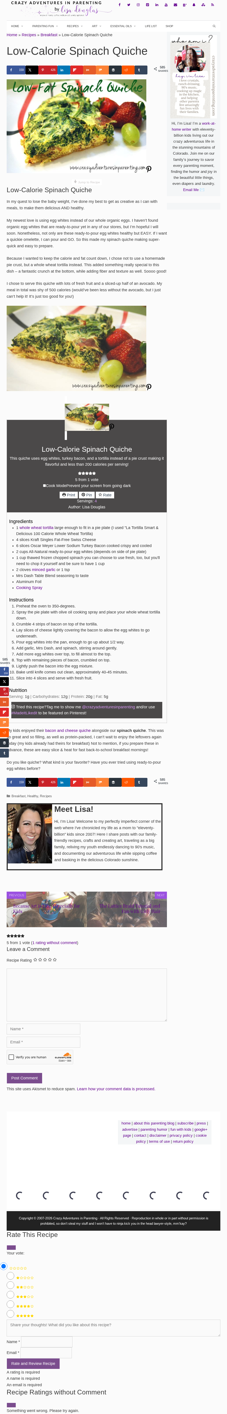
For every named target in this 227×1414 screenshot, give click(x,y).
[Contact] (175, 5)
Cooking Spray (29, 587)
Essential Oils (121, 26)
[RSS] (212, 5)
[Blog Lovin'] (184, 5)
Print (70, 495)
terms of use (159, 1141)
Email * (13, 1352)
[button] (80, 473)
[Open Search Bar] (214, 26)
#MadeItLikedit (24, 713)
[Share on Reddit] (128, 70)
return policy (183, 1141)
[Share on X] (31, 70)
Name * (13, 1342)
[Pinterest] (147, 5)
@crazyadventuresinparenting (108, 707)
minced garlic (43, 569)
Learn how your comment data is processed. (116, 1089)
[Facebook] (119, 5)
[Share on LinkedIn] (63, 70)
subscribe (185, 1123)
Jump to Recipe (88, 182)
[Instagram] (138, 5)
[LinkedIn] (156, 5)
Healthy (32, 796)
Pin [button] (88, 495)
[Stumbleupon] (203, 5)
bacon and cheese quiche (68, 730)
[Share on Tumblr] (141, 70)
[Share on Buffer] (115, 70)
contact (140, 1135)
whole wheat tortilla (36, 527)
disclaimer (157, 1135)
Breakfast (49, 35)
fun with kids (180, 1129)
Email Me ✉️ (193, 190)
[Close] (11, 1405)
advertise (129, 1129)
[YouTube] (166, 5)
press (201, 1123)
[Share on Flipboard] (76, 70)
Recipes (73, 26)
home (126, 1123)
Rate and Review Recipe (33, 1363)
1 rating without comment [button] (54, 943)
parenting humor (154, 1129)
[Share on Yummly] (89, 70)
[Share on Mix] (102, 70)
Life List (151, 26)
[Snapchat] (194, 5)
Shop (169, 26)
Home (15, 26)
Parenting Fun (43, 26)
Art (94, 26)
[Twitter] (129, 5)
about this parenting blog (154, 1123)
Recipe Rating (19, 960)
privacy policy (181, 1135)
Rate (107, 495)
